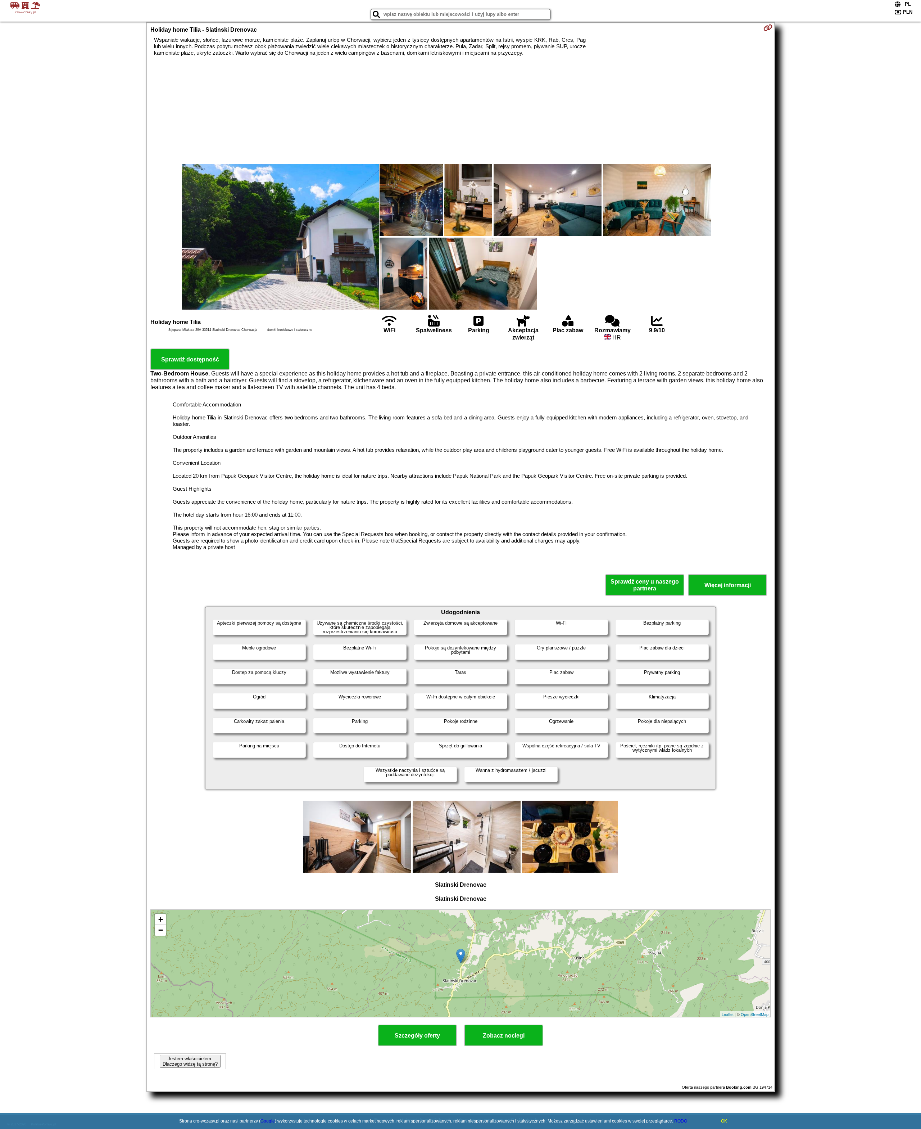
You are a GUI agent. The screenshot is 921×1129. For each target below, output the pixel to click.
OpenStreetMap (754, 1014)
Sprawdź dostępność (190, 359)
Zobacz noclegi (504, 1036)
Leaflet (728, 1014)
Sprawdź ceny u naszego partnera (645, 585)
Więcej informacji (727, 585)
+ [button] (160, 919)
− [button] (160, 930)
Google (267, 1121)
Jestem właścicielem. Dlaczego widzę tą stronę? (190, 1061)
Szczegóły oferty (417, 1036)
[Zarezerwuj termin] (767, 27)
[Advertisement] (460, 110)
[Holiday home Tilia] (280, 237)
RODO (680, 1121)
